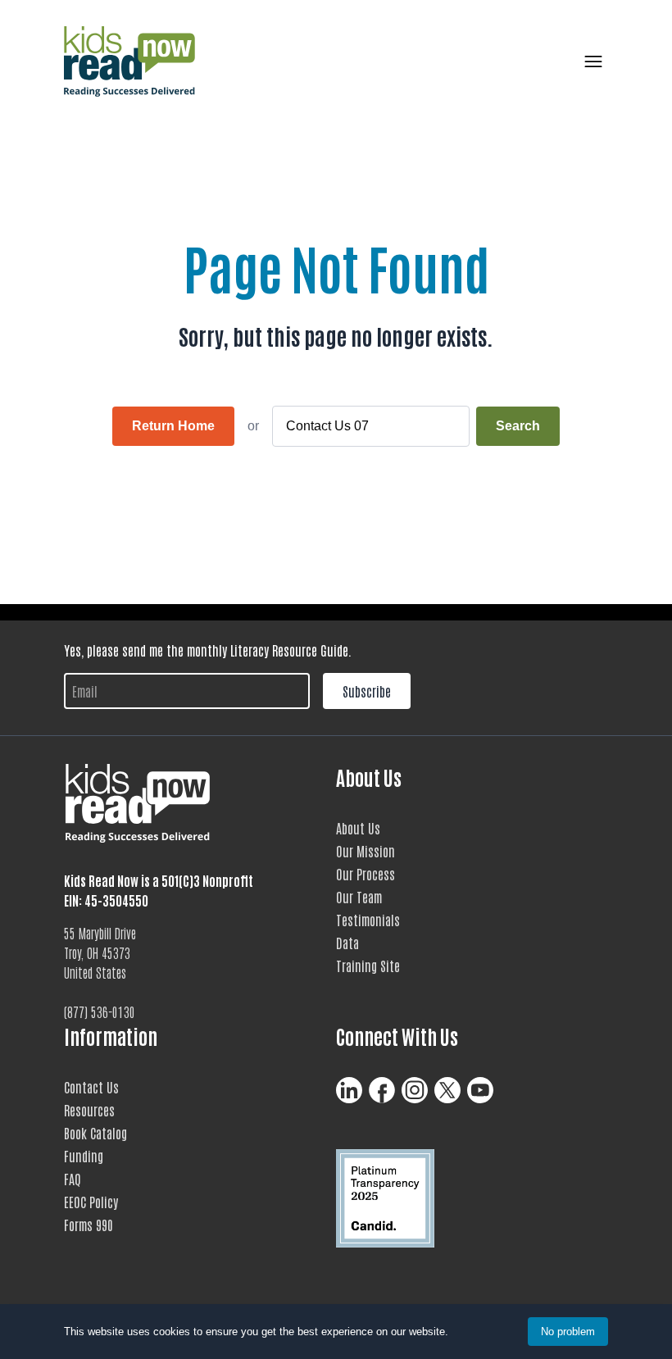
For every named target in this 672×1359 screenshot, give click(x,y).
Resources (89, 1110)
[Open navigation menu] (590, 61)
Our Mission (365, 851)
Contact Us (91, 1087)
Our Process (365, 874)
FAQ (72, 1178)
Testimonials (368, 919)
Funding (83, 1156)
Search (518, 426)
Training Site (368, 965)
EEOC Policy (91, 1201)
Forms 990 (88, 1224)
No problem (568, 1331)
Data (347, 942)
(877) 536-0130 (99, 1011)
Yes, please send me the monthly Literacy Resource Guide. (208, 650)
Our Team (359, 897)
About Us (358, 828)
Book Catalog (95, 1133)
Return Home (173, 426)
